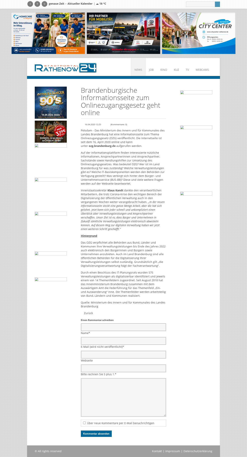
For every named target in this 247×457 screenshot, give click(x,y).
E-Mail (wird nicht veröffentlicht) (102, 347)
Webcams (202, 70)
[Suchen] (217, 4)
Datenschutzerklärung (198, 451)
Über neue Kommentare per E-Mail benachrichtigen (120, 423)
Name (85, 333)
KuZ (176, 70)
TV (187, 70)
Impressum (172, 451)
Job (151, 70)
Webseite (87, 360)
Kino (163, 70)
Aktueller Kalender (80, 3)
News (138, 70)
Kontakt (157, 451)
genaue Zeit (56, 3)
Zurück (88, 313)
